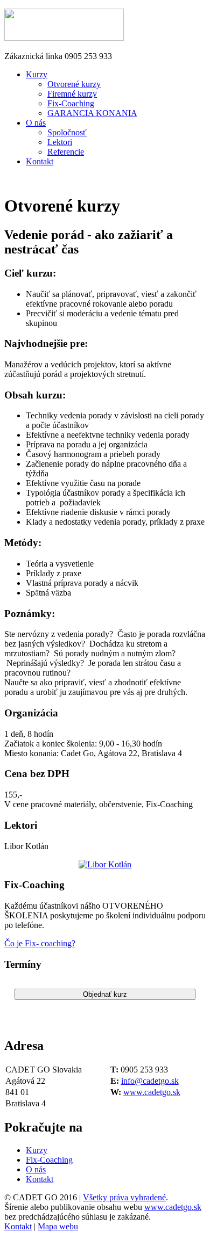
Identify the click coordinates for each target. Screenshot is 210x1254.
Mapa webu (58, 1226)
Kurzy (36, 74)
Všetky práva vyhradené (124, 1197)
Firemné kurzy (72, 93)
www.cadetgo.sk (151, 1092)
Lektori (59, 142)
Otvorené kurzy (74, 84)
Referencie (65, 151)
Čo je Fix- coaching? (39, 943)
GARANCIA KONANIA (92, 113)
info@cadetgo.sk (150, 1080)
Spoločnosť (67, 132)
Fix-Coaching (70, 103)
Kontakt (39, 161)
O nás (36, 122)
